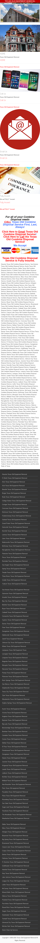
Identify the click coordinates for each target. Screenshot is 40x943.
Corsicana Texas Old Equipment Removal (15, 508)
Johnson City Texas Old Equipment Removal (16, 642)
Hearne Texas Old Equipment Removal (14, 758)
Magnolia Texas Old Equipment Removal (14, 661)
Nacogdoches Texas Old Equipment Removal (16, 550)
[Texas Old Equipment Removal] (20, 1)
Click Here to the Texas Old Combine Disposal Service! (20, 239)
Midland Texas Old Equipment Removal (14, 780)
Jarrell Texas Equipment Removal (12, 639)
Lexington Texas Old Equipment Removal (15, 654)
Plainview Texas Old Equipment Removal (15, 676)
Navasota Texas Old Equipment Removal (15, 669)
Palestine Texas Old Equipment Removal (15, 553)
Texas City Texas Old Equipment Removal (15, 691)
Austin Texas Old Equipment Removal (14, 709)
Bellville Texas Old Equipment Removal (14, 605)
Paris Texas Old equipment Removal (13, 788)
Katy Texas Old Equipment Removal (13, 873)
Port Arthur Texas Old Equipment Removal (15, 903)
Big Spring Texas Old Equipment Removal (15, 839)
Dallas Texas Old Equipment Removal (14, 824)
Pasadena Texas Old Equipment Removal (15, 792)
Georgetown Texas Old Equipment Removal (15, 631)
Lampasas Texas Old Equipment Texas (14, 650)
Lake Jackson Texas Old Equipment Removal (16, 877)
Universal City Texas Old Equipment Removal (16, 922)
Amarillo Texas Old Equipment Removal (14, 597)
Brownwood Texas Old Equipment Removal (15, 843)
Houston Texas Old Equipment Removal (14, 474)
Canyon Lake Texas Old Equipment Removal (16, 847)
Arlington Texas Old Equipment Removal (14, 832)
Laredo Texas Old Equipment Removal (14, 769)
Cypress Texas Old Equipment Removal (14, 620)
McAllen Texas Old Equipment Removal (14, 777)
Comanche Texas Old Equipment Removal (15, 616)
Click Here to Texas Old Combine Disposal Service (20, 233)
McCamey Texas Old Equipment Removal (15, 888)
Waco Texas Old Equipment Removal (13, 828)
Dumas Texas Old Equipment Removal (14, 623)
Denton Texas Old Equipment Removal (14, 854)
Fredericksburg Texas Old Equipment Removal (16, 516)
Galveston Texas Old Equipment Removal (15, 593)
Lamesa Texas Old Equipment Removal (14, 535)
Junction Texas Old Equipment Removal (14, 762)
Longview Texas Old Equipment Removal (15, 657)
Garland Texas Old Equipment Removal (14, 519)
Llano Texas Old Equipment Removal (13, 538)
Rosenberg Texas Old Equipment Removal (15, 799)
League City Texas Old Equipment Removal (15, 881)
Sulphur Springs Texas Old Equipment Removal (17, 703)
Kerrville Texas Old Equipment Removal (14, 531)
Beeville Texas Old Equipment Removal (14, 489)
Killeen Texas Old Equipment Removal (14, 646)
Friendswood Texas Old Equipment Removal (16, 750)
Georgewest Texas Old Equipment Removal (15, 754)
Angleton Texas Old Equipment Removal (14, 716)
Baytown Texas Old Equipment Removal (14, 720)
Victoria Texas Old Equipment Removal (14, 712)
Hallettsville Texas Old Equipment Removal (15, 635)
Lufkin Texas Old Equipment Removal (13, 885)
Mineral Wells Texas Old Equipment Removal (16, 892)
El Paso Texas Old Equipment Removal (14, 746)
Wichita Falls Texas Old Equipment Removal (16, 926)
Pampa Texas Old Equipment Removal (14, 673)
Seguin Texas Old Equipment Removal (14, 911)
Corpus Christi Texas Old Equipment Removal (16, 851)
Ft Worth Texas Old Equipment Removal (14, 478)
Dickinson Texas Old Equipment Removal (15, 512)
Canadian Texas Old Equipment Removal (15, 735)
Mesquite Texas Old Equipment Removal (14, 665)
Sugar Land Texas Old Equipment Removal (15, 807)
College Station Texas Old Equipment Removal (16, 501)
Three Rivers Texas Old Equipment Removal (16, 576)
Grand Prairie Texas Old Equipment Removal (16, 523)
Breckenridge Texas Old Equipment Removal (16, 728)
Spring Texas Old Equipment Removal (14, 568)
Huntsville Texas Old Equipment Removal (15, 527)
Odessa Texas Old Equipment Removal (14, 896)
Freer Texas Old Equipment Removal (13, 627)
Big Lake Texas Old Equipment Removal (14, 724)
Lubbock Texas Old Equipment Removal (14, 773)
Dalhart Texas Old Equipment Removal (14, 743)
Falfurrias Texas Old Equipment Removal (15, 858)
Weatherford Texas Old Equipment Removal (15, 818)
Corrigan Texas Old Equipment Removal (14, 504)
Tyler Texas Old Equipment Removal (13, 695)
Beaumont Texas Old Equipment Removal (15, 835)
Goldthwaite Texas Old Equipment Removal (15, 866)
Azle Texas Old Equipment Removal (13, 485)
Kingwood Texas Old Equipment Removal (15, 765)
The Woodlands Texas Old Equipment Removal (16, 814)
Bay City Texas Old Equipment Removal (14, 601)
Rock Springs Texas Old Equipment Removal (16, 680)
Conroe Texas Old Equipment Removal (14, 739)
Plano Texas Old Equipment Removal (13, 796)
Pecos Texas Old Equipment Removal (14, 557)
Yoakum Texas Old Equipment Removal (14, 584)
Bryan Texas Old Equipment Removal (13, 608)
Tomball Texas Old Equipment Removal (14, 918)
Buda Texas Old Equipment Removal (13, 497)
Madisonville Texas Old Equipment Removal (15, 542)
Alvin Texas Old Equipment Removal (13, 482)
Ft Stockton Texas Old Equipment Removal (15, 862)
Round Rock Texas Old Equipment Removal (15, 907)
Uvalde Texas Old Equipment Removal (14, 580)
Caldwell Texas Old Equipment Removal (14, 612)
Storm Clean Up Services (10, 930)
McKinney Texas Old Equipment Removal (15, 546)
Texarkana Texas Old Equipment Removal (15, 811)
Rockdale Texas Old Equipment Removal (15, 561)
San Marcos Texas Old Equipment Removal (15, 684)
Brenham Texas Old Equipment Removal (14, 731)
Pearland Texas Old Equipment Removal (14, 900)
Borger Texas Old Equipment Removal (14, 493)
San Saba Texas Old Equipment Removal (15, 803)
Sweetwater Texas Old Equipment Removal (15, 915)
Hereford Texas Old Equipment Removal (14, 869)
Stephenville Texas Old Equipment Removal (15, 688)
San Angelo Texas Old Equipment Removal (15, 565)
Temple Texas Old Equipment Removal (14, 572)
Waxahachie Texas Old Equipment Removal (15, 699)
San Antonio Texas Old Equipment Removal (15, 590)
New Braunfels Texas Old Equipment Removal (16, 784)
